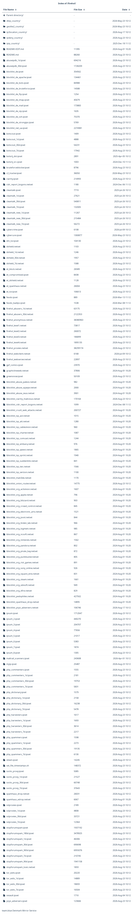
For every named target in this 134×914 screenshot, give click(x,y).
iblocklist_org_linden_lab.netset (21, 523)
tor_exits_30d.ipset (15, 884)
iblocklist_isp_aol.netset (18, 415)
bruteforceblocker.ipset (18, 167)
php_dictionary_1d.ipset (18, 697)
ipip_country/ (13, 43)
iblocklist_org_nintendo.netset (21, 539)
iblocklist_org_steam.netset (20, 579)
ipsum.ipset (12, 613)
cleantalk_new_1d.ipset (17, 212)
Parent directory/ (14, 15)
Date (124, 9)
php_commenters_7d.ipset (19, 686)
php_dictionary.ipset (16, 692)
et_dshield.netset (14, 280)
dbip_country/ (13, 20)
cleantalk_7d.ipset (15, 207)
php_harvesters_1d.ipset (18, 720)
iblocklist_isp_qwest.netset (19, 449)
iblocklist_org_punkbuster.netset (22, 556)
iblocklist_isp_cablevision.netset (22, 427)
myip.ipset (11, 664)
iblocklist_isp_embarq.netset (20, 444)
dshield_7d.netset (15, 263)
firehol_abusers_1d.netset (19, 308)
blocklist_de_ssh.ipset (17, 116)
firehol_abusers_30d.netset (19, 314)
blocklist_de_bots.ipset (17, 82)
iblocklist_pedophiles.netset (20, 596)
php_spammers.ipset (16, 737)
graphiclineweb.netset (17, 370)
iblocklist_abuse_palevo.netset (21, 382)
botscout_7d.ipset (15, 150)
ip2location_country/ (17, 32)
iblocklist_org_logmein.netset (20, 528)
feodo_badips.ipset (15, 303)
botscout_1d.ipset (15, 139)
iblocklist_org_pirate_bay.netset (22, 551)
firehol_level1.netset (16, 325)
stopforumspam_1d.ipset (18, 839)
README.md (12, 54)
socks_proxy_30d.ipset (17, 782)
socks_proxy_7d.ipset (16, 788)
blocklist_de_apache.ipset (19, 77)
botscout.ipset (13, 133)
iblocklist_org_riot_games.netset (22, 562)
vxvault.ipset (12, 895)
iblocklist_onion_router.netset (21, 483)
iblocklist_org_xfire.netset (19, 590)
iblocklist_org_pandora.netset (21, 545)
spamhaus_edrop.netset (18, 799)
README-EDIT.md (15, 49)
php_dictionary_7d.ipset (18, 709)
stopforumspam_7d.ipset (18, 855)
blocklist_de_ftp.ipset (16, 94)
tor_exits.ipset (13, 872)
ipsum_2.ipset (13, 618)
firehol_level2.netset (16, 331)
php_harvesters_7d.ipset (18, 731)
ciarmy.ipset (12, 178)
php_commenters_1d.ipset (19, 675)
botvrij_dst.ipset (14, 156)
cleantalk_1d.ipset (15, 195)
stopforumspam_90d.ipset (19, 861)
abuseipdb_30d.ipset (16, 66)
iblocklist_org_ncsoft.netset (20, 534)
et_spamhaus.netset (16, 286)
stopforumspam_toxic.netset (20, 867)
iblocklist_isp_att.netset (17, 421)
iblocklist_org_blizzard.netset (20, 500)
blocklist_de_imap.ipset (17, 99)
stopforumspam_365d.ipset (20, 850)
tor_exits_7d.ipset (15, 889)
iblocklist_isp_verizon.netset (20, 472)
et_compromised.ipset (17, 274)
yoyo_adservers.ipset (16, 901)
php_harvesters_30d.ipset (19, 726)
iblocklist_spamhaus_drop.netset (22, 602)
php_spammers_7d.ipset (18, 754)
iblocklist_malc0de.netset (18, 477)
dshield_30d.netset (15, 257)
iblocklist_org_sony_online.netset (22, 568)
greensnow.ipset (14, 376)
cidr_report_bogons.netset (19, 184)
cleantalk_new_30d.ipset (18, 218)
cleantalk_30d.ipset (15, 201)
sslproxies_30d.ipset (16, 816)
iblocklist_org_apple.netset (19, 494)
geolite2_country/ (15, 26)
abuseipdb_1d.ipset (16, 60)
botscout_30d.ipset (15, 145)
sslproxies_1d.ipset (15, 810)
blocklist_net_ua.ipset (17, 128)
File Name (8, 9)
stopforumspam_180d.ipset (20, 833)
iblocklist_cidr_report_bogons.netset (24, 404)
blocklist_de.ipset (14, 71)
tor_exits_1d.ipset (15, 878)
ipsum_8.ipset (13, 652)
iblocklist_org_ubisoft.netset (20, 585)
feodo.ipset (12, 297)
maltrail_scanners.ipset (17, 658)
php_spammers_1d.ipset (18, 743)
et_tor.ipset (11, 291)
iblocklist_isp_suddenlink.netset (22, 460)
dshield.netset (13, 246)
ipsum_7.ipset (13, 647)
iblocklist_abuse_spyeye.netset (21, 387)
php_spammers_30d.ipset (19, 748)
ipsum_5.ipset (13, 635)
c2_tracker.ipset (14, 173)
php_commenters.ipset (17, 669)
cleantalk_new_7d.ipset (17, 224)
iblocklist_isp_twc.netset (18, 466)
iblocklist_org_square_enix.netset (22, 573)
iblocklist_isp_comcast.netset (20, 438)
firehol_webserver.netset (18, 359)
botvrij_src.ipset (14, 161)
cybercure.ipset (14, 235)
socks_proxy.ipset (15, 771)
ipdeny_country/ (15, 37)
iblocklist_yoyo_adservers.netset (22, 607)
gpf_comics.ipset (14, 365)
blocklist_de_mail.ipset (17, 105)
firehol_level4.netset (16, 342)
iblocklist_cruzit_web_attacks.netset (24, 410)
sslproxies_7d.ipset (15, 822)
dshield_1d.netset (15, 252)
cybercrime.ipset (14, 229)
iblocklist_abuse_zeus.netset (20, 393)
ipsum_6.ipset (13, 641)
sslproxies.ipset (14, 805)
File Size (78, 9)
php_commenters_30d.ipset (20, 681)
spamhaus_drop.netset (17, 793)
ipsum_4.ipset (13, 630)
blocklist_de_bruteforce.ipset (20, 88)
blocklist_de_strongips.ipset (20, 122)
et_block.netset (13, 269)
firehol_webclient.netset (18, 353)
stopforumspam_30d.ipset (19, 844)
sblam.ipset (12, 760)
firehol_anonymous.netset (19, 319)
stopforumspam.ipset (17, 827)
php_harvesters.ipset (16, 714)
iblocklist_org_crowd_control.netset (24, 506)
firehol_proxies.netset (17, 348)
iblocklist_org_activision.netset (21, 489)
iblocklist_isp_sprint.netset (19, 455)
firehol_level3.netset (16, 336)
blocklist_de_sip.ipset (16, 111)
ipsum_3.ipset (13, 624)
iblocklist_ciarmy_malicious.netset (23, 398)
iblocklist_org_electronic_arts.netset (24, 511)
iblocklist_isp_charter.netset (20, 432)
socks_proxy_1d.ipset (16, 776)
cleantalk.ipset (13, 190)
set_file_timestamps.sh (17, 765)
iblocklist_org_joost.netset (19, 517)
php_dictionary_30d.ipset (18, 703)
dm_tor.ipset (12, 240)
